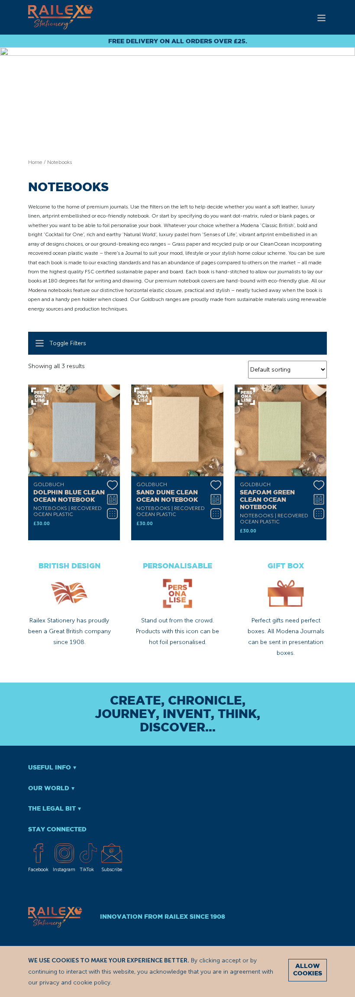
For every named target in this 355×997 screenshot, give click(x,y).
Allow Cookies (307, 970)
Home (35, 162)
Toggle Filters (67, 343)
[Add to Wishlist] (112, 483)
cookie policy (91, 982)
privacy (49, 982)
